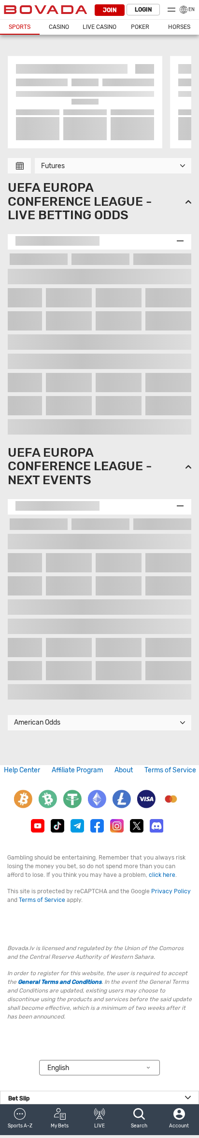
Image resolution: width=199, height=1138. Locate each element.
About (123, 770)
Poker (140, 27)
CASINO (59, 27)
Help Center (22, 770)
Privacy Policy (171, 891)
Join (109, 10)
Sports (19, 27)
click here (162, 875)
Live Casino (99, 27)
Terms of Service (170, 770)
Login (143, 9)
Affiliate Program (77, 770)
